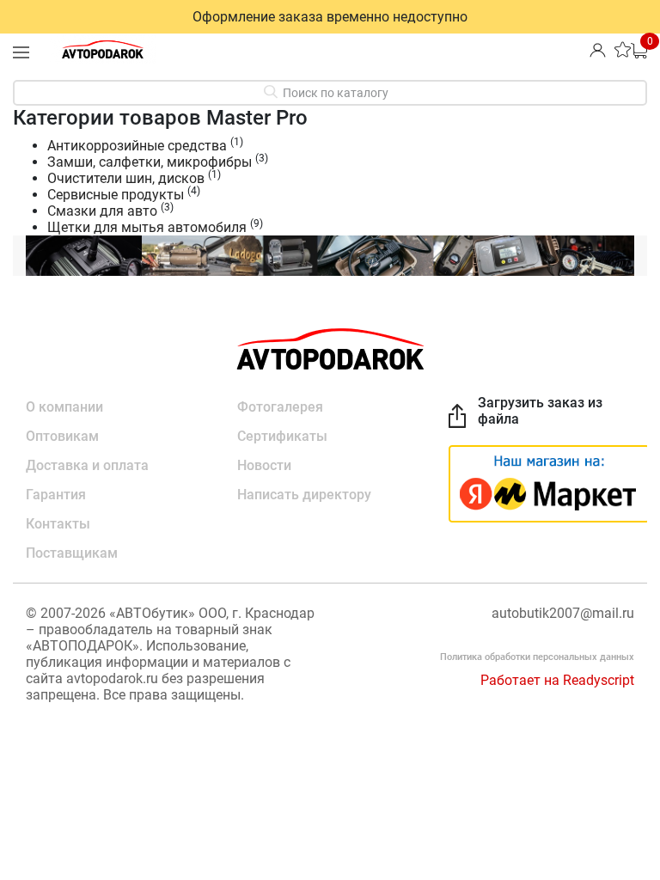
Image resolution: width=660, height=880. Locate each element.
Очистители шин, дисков (126, 178)
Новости (264, 465)
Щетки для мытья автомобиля (147, 227)
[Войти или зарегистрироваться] (598, 49)
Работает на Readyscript (557, 680)
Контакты (58, 524)
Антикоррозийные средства (137, 146)
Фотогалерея (280, 407)
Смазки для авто (102, 211)
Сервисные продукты (115, 194)
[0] (639, 49)
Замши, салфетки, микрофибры (149, 162)
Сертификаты (282, 436)
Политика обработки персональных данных (537, 657)
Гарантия (56, 494)
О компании (64, 407)
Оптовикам (62, 436)
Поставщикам (72, 553)
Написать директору (304, 494)
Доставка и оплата (87, 465)
